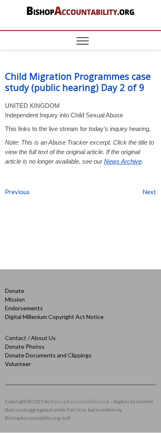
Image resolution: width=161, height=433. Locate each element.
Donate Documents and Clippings (48, 355)
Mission (15, 299)
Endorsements (24, 308)
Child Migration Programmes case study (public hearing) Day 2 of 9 (78, 81)
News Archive (123, 161)
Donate (14, 290)
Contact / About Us (30, 337)
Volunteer (18, 363)
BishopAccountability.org (79, 401)
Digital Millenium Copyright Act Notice (54, 316)
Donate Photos (25, 346)
